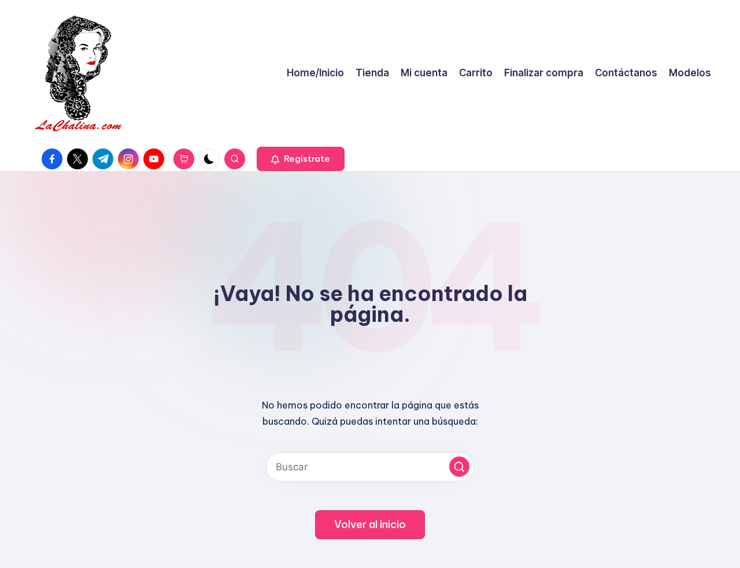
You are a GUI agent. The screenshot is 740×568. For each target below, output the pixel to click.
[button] (301, 159)
